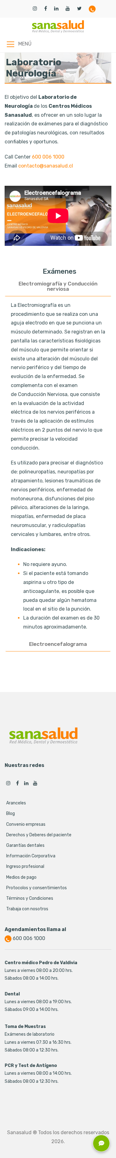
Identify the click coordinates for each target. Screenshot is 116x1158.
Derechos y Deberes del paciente (38, 835)
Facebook (17, 783)
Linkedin (26, 783)
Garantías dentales (25, 845)
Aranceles (16, 803)
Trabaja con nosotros (27, 909)
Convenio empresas (25, 824)
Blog (10, 813)
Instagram (8, 783)
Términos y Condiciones (29, 898)
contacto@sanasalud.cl (45, 166)
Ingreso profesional (25, 866)
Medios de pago (21, 877)
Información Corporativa (30, 856)
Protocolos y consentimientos (36, 887)
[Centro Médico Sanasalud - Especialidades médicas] (58, 26)
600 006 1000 (48, 157)
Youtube (35, 783)
